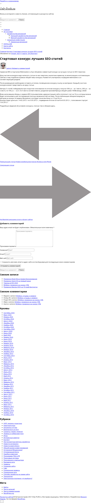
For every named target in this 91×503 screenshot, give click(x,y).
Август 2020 (8, 331)
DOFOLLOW (8, 44)
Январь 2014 (8, 349)
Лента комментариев (12, 491)
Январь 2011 (8, 409)
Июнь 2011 (8, 398)
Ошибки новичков (11, 454)
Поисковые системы (11, 458)
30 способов (8, 32)
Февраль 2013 (9, 364)
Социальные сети (10, 472)
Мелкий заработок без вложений (23, 38)
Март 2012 (8, 380)
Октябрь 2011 (9, 390)
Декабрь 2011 (9, 386)
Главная (7, 30)
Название (4, 250)
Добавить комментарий (21, 68)
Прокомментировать (8, 246)
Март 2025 (8, 315)
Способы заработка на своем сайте (17, 474)
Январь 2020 (8, 337)
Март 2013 (8, 362)
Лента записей (9, 489)
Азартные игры (9, 425)
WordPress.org (9, 493)
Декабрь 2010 (9, 411)
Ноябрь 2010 (8, 413)
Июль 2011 (8, 396)
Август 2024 (8, 321)
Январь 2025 (8, 317)
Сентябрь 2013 (9, 356)
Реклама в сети (9, 462)
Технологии (8, 476)
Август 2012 (8, 370)
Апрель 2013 (8, 360)
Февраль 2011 (9, 406)
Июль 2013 (8, 358)
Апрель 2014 (8, 345)
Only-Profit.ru (7, 8)
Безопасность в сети (11, 430)
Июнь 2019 (8, 341)
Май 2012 (7, 376)
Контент (34, 54)
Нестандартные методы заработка (17, 442)
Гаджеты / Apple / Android (13, 432)
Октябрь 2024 (9, 319)
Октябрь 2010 (9, 415)
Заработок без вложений (16, 34)
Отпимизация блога (11, 452)
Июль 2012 (8, 372)
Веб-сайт (3, 258)
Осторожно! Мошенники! (13, 450)
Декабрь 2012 (9, 366)
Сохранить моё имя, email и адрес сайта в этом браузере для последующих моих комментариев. (38, 262)
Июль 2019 (8, 339)
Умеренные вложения (19, 42)
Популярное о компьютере (14, 460)
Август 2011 (8, 394)
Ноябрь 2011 (8, 388)
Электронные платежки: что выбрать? (18, 478)
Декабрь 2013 (9, 352)
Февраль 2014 (9, 347)
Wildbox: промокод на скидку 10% (16, 285)
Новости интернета (11, 444)
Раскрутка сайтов (6, 497)
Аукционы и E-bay (10, 427)
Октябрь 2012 (9, 368)
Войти (6, 487)
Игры (6, 436)
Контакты (7, 48)
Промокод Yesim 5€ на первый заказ (17, 281)
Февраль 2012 (9, 382)
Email (2, 254)
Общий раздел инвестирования (16, 448)
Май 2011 (7, 400)
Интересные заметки (11, 438)
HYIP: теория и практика (13, 423)
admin (9, 68)
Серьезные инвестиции (16, 40)
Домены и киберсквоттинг (14, 434)
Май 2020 (7, 335)
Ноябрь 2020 (8, 325)
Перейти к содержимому (9, 1)
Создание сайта (9, 466)
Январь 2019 (8, 343)
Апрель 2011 (8, 402)
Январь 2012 (8, 384)
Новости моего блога (11, 446)
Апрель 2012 (8, 378)
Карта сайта (8, 46)
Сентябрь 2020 (9, 329)
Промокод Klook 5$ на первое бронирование (20, 279)
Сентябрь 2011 (9, 392)
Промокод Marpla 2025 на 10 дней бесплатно (21, 287)
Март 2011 (8, 404)
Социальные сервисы (12, 470)
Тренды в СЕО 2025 (11, 283)
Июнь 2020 (8, 333)
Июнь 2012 (8, 374)
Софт (5, 468)
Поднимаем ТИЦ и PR (12, 456)
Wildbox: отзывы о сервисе (26, 296)
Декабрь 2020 (9, 323)
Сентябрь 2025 (9, 313)
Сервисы (7, 464)
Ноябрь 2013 (8, 354)
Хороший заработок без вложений (24, 36)
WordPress (21, 499)
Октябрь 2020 (9, 327)
